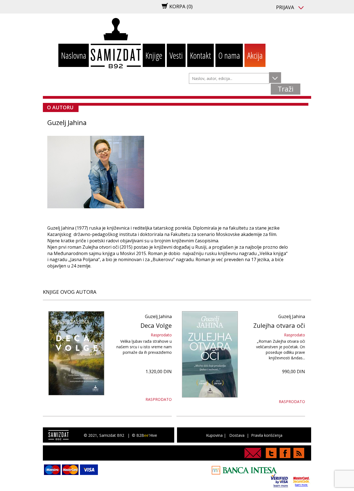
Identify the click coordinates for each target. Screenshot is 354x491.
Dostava (236, 435)
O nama (229, 55)
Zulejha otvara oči (279, 325)
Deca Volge (155, 325)
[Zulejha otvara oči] (210, 354)
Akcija (255, 55)
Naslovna (73, 55)
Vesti (176, 55)
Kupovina (214, 435)
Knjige (153, 55)
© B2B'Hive (144, 435)
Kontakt (200, 55)
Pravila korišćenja (266, 435)
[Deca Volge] (76, 353)
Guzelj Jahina (158, 316)
